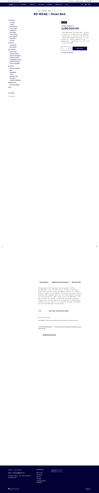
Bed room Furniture (61, 326)
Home (39, 10)
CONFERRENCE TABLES (15, 59)
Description (44, 282)
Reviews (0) (76, 282)
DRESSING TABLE (14, 76)
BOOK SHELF (13, 38)
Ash (57, 311)
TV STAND (12, 22)
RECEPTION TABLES (15, 61)
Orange (66, 311)
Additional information (60, 282)
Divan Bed (68, 326)
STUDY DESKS (13, 45)
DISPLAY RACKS (13, 26)
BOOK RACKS (13, 47)
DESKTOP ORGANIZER (15, 55)
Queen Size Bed (41, 328)
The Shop (38, 478)
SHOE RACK (12, 78)
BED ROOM (49, 4)
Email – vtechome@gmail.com (16, 473)
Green (53, 311)
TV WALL (12, 24)
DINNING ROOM (58, 4)
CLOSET (12, 74)
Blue (50, 311)
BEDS (49, 10)
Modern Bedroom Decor (76, 326)
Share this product (68, 52)
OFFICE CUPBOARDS (15, 63)
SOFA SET (12, 40)
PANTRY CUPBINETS (15, 85)
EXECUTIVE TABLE (14, 53)
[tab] (44, 282)
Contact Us (39, 474)
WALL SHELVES (13, 36)
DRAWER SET (13, 30)
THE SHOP (71, 1)
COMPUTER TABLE (14, 57)
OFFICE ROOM (41, 4)
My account (39, 472)
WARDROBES (13, 72)
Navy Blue (61, 311)
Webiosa (89, 489)
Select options (33, 455)
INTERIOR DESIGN (79, 1)
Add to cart (80, 48)
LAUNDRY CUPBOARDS (15, 80)
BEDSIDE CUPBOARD (15, 68)
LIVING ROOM (24, 4)
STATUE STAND (13, 34)
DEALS (66, 4)
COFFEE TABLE (13, 28)
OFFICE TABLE (13, 51)
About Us (38, 476)
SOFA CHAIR (13, 32)
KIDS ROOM (32, 4)
